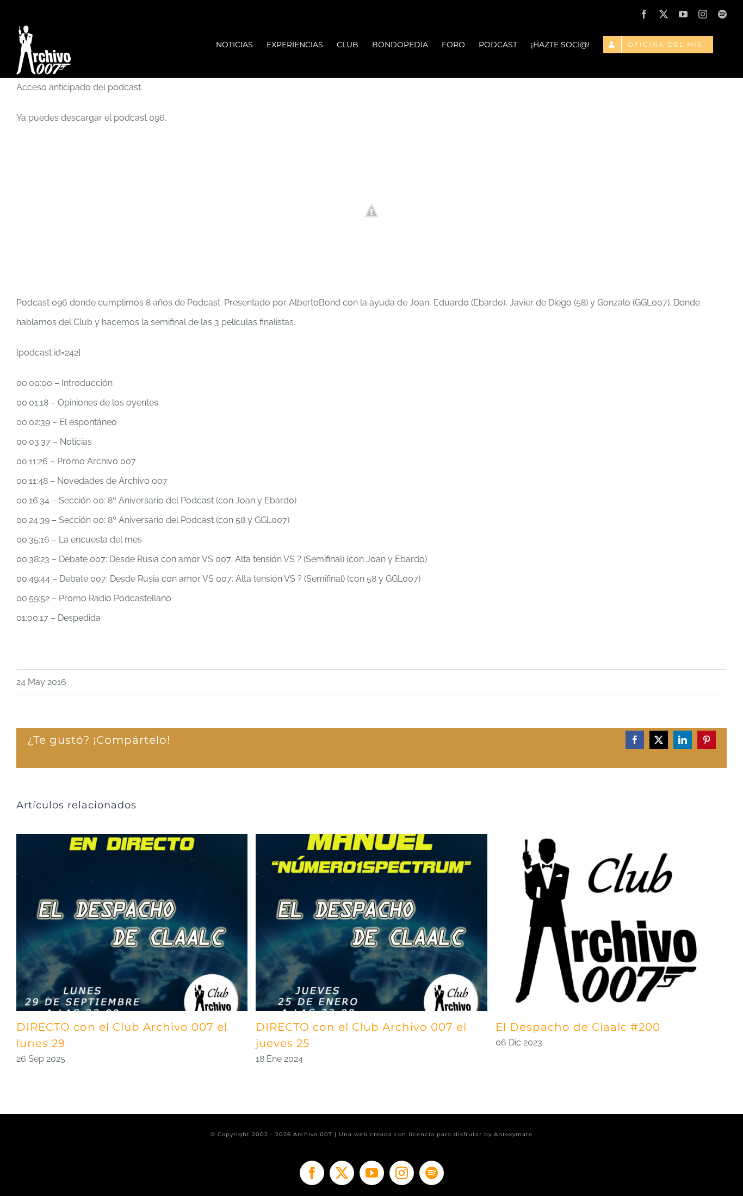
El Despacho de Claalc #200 (578, 1026)
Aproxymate (513, 1134)
